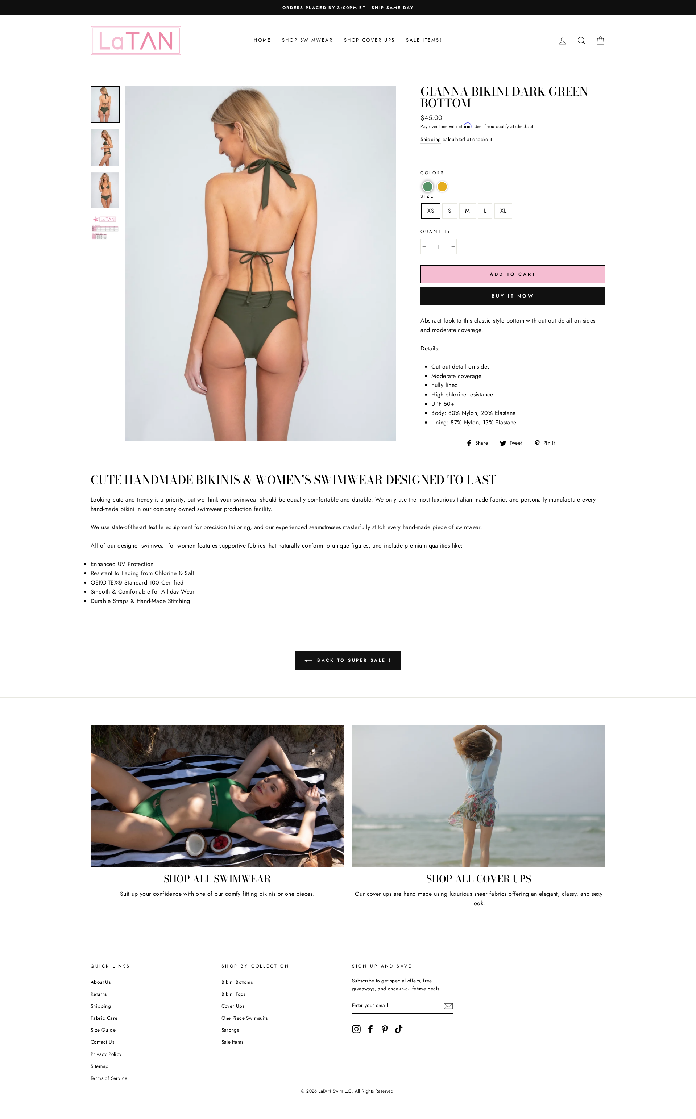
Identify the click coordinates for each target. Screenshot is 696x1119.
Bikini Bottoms (237, 982)
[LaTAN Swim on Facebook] (370, 1029)
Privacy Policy (106, 1054)
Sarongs (230, 1029)
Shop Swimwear (307, 40)
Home (262, 40)
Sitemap (100, 1066)
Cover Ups (233, 1006)
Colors (432, 173)
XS (430, 211)
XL (503, 211)
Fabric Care (104, 1018)
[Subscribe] (448, 1006)
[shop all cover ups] (478, 796)
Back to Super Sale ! (353, 660)
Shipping (430, 139)
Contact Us (102, 1041)
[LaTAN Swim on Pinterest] (384, 1029)
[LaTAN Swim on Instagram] (356, 1029)
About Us (101, 982)
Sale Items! (424, 40)
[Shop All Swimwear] (217, 796)
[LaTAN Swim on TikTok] (398, 1029)
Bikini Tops (233, 994)
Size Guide (103, 1029)
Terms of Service (109, 1078)
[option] (348, 8)
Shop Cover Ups (369, 40)
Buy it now (513, 295)
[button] (427, 186)
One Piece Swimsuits (244, 1018)
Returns (99, 994)
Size (427, 196)
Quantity (435, 231)
